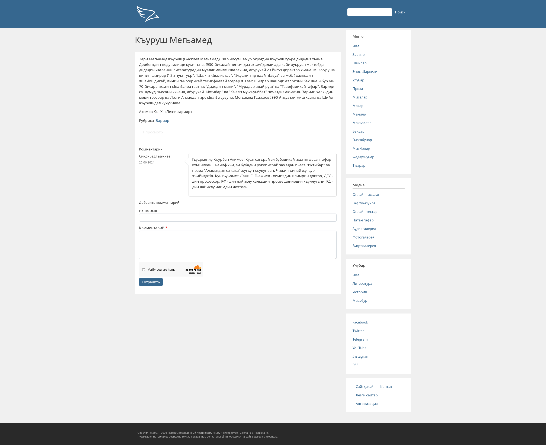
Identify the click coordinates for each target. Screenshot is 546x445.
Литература (362, 283)
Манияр (359, 114)
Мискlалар (361, 148)
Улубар (358, 80)
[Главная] (147, 13)
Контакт (387, 386)
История (360, 292)
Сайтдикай (364, 386)
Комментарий (151, 227)
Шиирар (360, 63)
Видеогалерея (364, 245)
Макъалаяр (362, 122)
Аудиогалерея (364, 228)
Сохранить (151, 282)
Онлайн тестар (365, 211)
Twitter (358, 330)
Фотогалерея (364, 237)
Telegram (360, 339)
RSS (356, 365)
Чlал (356, 46)
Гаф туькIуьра (364, 203)
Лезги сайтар (367, 395)
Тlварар (359, 165)
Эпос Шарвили (365, 71)
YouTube (359, 347)
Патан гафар (363, 220)
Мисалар (360, 97)
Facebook (360, 322)
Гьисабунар (362, 139)
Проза (358, 88)
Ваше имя (148, 210)
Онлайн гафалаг (366, 194)
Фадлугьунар (363, 157)
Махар (358, 105)
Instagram (361, 356)
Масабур (360, 300)
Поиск (400, 12)
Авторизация (367, 403)
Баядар (358, 131)
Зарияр (162, 120)
